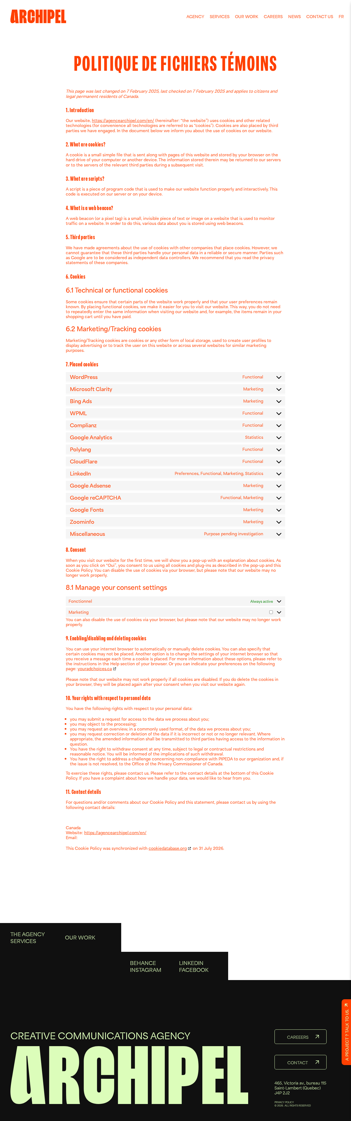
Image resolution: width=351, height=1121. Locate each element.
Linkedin (191, 963)
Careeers (297, 1037)
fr (341, 16)
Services (220, 16)
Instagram (145, 969)
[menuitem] (195, 16)
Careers (273, 16)
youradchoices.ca (95, 668)
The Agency (27, 934)
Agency (195, 16)
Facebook (193, 969)
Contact (297, 1062)
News (294, 16)
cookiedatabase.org (168, 848)
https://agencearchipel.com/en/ (123, 120)
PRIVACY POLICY (284, 1102)
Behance (143, 963)
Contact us (319, 16)
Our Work (246, 16)
